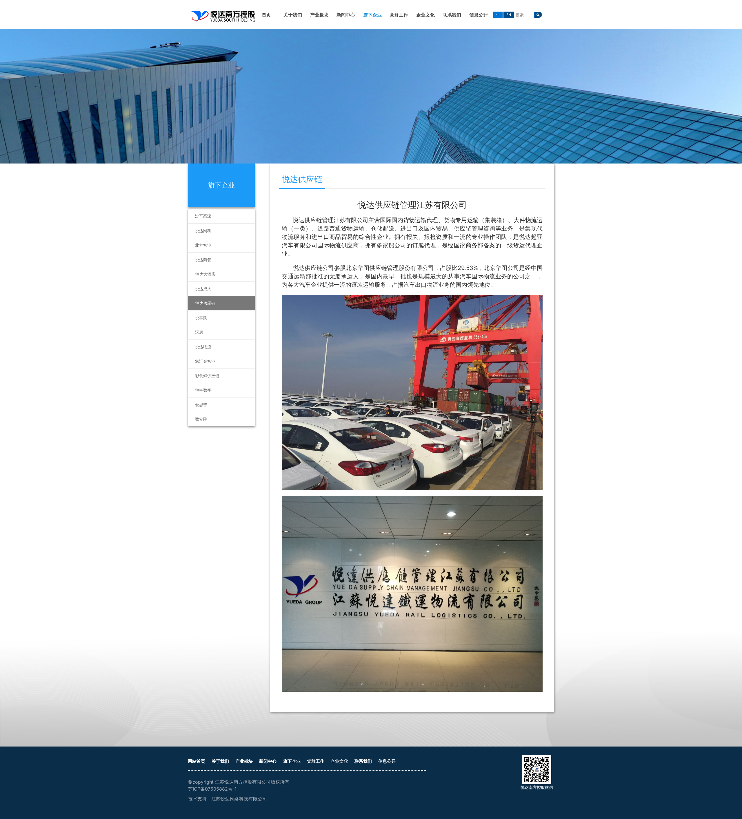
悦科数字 (203, 390)
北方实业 (203, 245)
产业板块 (319, 15)
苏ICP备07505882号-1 (212, 789)
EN (508, 14)
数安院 (201, 419)
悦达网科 (203, 230)
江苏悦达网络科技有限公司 (239, 799)
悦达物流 (203, 346)
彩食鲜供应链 (207, 375)
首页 (266, 15)
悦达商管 (203, 259)
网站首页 (196, 761)
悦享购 (201, 317)
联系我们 (452, 15)
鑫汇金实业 (205, 361)
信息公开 (478, 15)
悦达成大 (203, 288)
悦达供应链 (205, 303)
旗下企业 (372, 15)
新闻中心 (346, 15)
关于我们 (292, 15)
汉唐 (199, 332)
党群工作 (399, 15)
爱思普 (201, 404)
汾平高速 (203, 215)
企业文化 (425, 15)
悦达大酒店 (205, 274)
